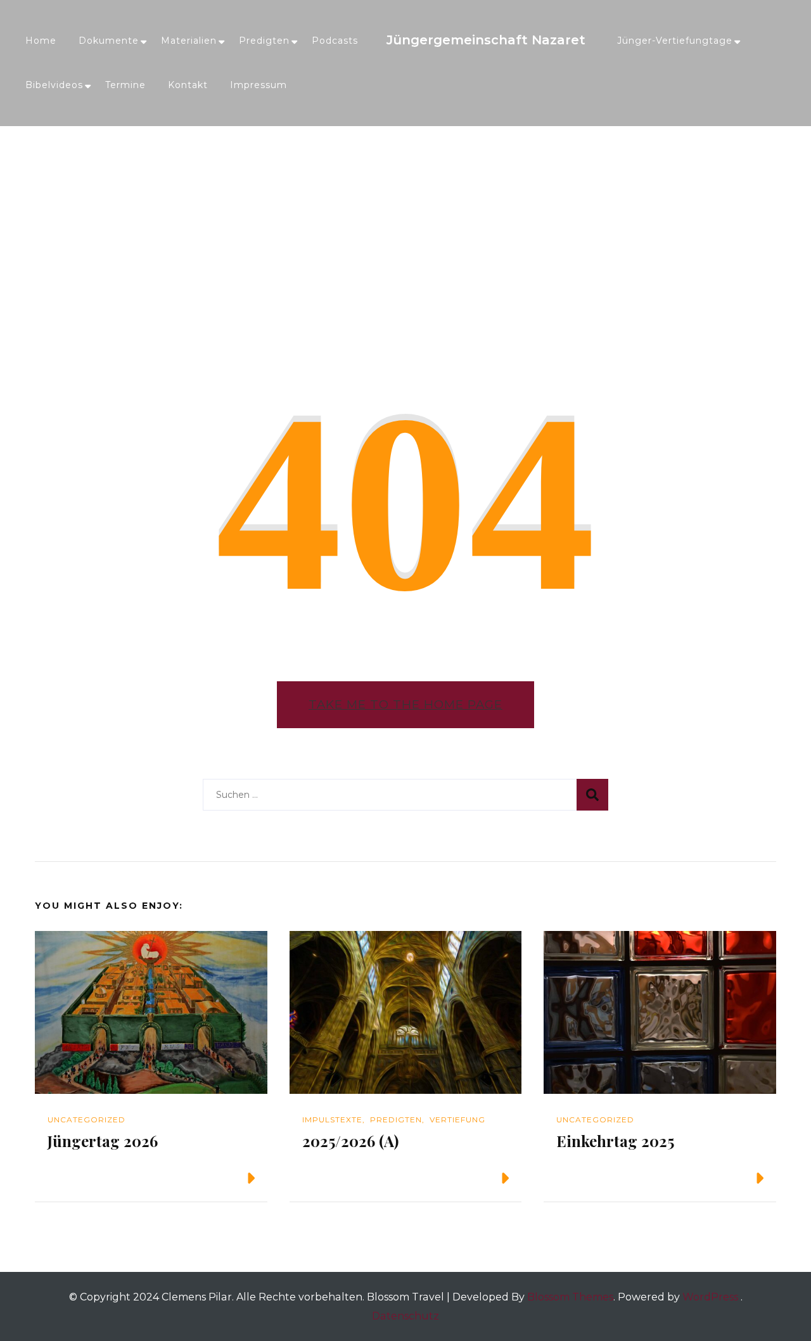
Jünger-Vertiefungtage (674, 40)
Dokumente (109, 40)
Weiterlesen (201, 1178)
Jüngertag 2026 (103, 1141)
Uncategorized (86, 1119)
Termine (125, 85)
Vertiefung (457, 1119)
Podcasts (335, 40)
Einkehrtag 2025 (615, 1141)
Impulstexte (332, 1119)
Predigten (264, 40)
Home (40, 40)
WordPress (710, 1297)
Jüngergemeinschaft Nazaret (485, 40)
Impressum (258, 85)
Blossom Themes (570, 1297)
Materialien (189, 40)
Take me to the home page (405, 704)
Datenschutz (405, 1316)
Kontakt (188, 85)
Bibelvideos (54, 85)
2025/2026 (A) (350, 1141)
